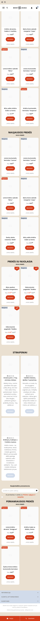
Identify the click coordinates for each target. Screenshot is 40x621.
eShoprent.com (29, 610)
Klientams (5, 601)
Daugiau (10, 39)
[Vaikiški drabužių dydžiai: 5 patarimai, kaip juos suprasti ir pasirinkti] (30, 365)
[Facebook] (2, 2)
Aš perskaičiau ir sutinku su (20, 496)
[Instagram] (5, 2)
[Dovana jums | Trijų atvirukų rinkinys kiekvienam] (10, 365)
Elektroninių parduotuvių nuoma (15, 610)
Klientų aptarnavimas (10, 597)
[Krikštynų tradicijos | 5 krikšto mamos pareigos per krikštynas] (10, 427)
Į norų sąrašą (10, 44)
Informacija (5, 592)
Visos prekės (20, 135)
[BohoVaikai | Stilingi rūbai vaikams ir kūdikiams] (20, 7)
